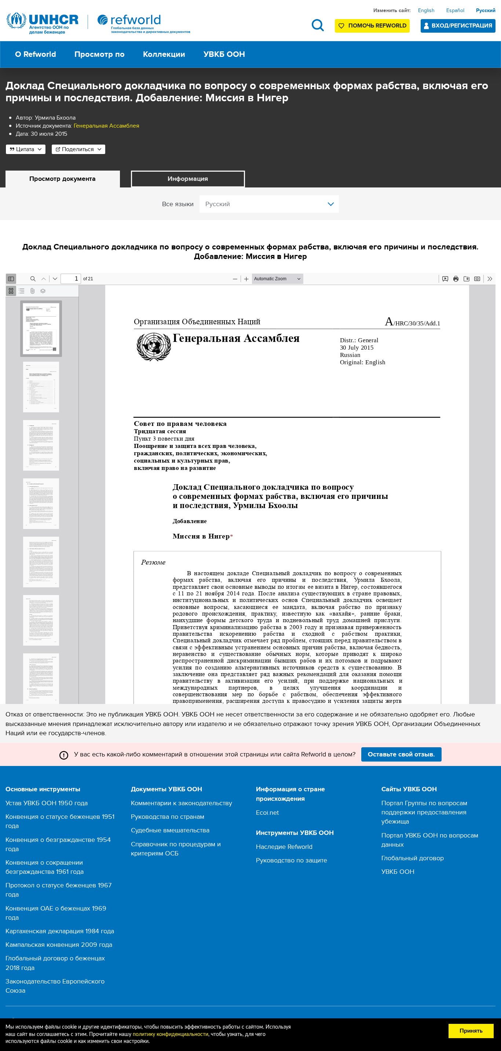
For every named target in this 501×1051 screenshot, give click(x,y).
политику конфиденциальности (170, 1034)
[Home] (99, 23)
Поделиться (78, 149)
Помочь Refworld (377, 25)
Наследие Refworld (284, 846)
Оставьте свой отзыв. (401, 754)
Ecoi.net (267, 812)
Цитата (25, 149)
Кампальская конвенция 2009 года (59, 944)
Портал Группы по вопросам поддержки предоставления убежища (424, 812)
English (426, 10)
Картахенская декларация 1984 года (60, 930)
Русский (485, 10)
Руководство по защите (291, 860)
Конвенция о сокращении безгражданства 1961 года (45, 867)
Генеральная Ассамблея (106, 125)
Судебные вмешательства (170, 830)
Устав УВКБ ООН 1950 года (47, 802)
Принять (471, 1031)
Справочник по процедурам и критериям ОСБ (176, 848)
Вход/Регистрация (462, 25)
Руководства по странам (167, 816)
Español (455, 10)
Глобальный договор (412, 857)
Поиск (318, 25)
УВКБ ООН (397, 871)
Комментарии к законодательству (181, 802)
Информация (188, 178)
